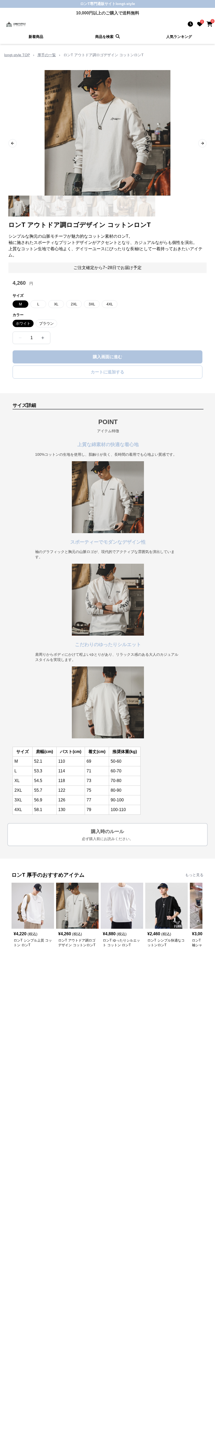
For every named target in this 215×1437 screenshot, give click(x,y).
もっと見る (194, 875)
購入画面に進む (107, 357)
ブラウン (46, 323)
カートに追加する (107, 372)
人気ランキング (179, 37)
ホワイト (23, 323)
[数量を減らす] (20, 338)
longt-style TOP (17, 55)
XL (56, 304)
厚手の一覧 (46, 55)
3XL (92, 304)
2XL (74, 304)
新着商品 (36, 37)
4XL (109, 304)
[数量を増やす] (42, 338)
